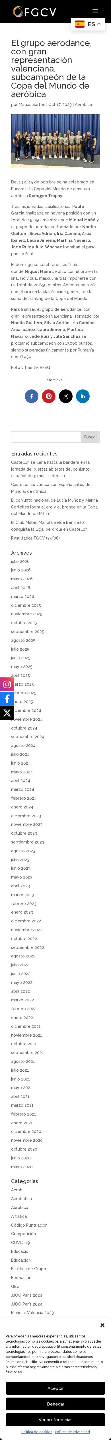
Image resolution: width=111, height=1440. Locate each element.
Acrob (16, 1190)
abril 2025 (20, 675)
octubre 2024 (24, 728)
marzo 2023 (22, 894)
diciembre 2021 (26, 1026)
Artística (19, 1216)
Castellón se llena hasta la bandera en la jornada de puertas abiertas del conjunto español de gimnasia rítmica (50, 469)
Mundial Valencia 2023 (32, 1312)
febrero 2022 (23, 1008)
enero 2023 (22, 912)
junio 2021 (20, 1079)
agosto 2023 (23, 851)
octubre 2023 (24, 833)
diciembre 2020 (26, 1131)
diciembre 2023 (26, 816)
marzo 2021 (22, 1105)
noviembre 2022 (26, 930)
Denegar (55, 1404)
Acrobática (21, 1198)
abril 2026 (20, 587)
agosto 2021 (23, 1061)
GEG (15, 1286)
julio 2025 (20, 649)
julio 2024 (20, 754)
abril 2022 (20, 991)
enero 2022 (22, 1017)
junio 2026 (21, 570)
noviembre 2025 (26, 614)
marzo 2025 (22, 684)
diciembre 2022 (26, 921)
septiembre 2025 (27, 631)
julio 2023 (20, 859)
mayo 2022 (21, 982)
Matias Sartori (32, 104)
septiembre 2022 (27, 947)
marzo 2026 (22, 596)
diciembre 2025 (26, 605)
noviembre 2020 (27, 1140)
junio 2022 (20, 973)
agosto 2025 (23, 640)
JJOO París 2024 (26, 1295)
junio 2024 (21, 763)
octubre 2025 (24, 622)
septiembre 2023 (27, 842)
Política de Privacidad (72, 1432)
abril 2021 (20, 1096)
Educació (19, 1251)
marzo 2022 (22, 1000)
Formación (21, 1277)
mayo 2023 (21, 877)
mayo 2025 (21, 666)
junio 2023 (20, 868)
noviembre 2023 (26, 824)
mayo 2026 (22, 579)
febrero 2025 (23, 693)
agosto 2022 (23, 956)
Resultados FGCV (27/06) (35, 538)
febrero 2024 (24, 798)
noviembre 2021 (26, 1035)
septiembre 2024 (27, 736)
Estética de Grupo (28, 1269)
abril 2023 (20, 886)
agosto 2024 (23, 745)
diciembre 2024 (26, 710)
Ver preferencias (56, 1419)
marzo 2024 (22, 789)
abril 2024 (20, 780)
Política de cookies (36, 1432)
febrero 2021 (23, 1114)
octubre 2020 (24, 1149)
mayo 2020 (22, 1167)
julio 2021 (20, 1070)
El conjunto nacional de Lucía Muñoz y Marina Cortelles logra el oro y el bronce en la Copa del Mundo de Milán (54, 507)
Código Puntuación (29, 1225)
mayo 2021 (21, 1087)
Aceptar (56, 1388)
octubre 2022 (24, 938)
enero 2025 (22, 701)
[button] (102, 1325)
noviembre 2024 (27, 719)
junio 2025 (20, 657)
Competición (23, 1233)
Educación (21, 1260)
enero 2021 (22, 1123)
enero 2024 (22, 807)
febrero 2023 (23, 903)
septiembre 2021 (27, 1052)
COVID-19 (20, 1242)
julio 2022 (20, 965)
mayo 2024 (22, 772)
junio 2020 (21, 1158)
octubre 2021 (24, 1043)
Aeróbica (83, 104)
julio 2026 (20, 561)
